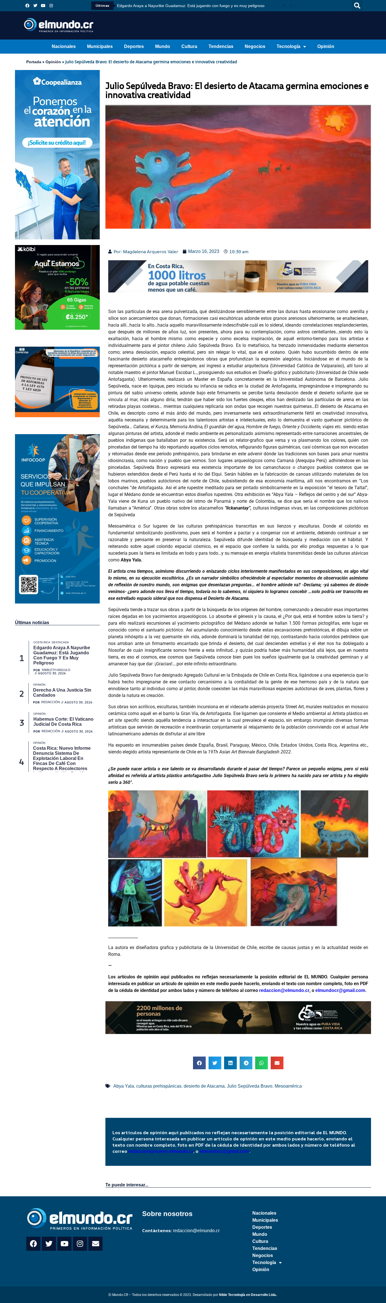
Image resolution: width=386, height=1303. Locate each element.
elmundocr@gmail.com (340, 990)
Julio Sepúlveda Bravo (249, 1086)
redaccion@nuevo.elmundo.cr (160, 1151)
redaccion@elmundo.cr (283, 990)
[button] (357, 5)
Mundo (162, 46)
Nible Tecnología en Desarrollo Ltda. (248, 1295)
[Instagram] (51, 6)
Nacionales (64, 46)
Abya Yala (123, 1086)
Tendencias (221, 46)
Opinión (325, 46)
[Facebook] (27, 6)
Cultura (189, 46)
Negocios (255, 46)
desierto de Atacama (204, 1086)
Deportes (134, 46)
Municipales (100, 46)
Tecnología (288, 46)
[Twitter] (35, 6)
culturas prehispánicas (158, 1086)
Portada (33, 62)
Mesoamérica (288, 1086)
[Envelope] (95, 1244)
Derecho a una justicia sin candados (149, 5)
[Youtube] (43, 6)
